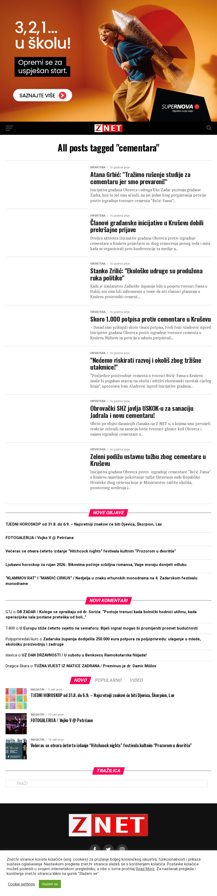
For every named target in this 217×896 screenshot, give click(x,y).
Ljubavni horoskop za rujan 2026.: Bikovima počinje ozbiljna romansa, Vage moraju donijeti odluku (96, 565)
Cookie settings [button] (21, 884)
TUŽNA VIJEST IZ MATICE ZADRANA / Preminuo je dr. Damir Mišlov (95, 666)
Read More (145, 868)
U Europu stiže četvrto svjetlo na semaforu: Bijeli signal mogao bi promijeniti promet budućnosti (109, 628)
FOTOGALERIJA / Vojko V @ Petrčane (40, 538)
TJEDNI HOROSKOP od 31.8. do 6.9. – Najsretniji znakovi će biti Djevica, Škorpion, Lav (84, 524)
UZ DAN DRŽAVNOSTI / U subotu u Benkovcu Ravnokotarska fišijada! (84, 655)
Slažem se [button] (50, 884)
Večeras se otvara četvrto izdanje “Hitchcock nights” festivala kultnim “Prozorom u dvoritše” (91, 551)
